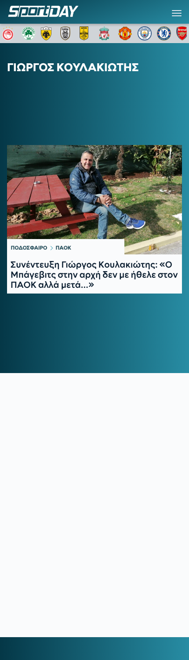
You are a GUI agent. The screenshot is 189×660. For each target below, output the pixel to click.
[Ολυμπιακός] (9, 33)
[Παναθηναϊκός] (29, 33)
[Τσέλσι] (164, 33)
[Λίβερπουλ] (106, 33)
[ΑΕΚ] (48, 33)
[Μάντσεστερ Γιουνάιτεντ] (125, 33)
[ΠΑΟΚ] (67, 33)
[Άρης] (87, 33)
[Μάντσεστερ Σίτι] (145, 33)
